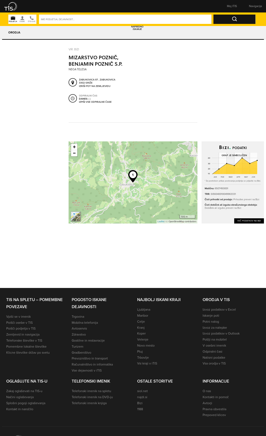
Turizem (77, 346)
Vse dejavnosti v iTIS (87, 370)
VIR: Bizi (74, 49)
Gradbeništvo (81, 352)
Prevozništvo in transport (90, 358)
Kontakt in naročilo (19, 409)
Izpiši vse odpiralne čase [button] (95, 102)
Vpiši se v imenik (18, 316)
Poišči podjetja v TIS (21, 328)
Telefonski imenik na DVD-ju (92, 397)
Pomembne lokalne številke (26, 346)
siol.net (142, 391)
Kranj (141, 327)
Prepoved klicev (214, 415)
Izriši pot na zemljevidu (95, 86)
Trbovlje (143, 357)
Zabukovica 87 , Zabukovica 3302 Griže (97, 81)
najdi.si (142, 397)
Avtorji (207, 403)
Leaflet (161, 221)
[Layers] (75, 216)
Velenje (142, 339)
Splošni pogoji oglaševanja (25, 403)
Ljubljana (143, 309)
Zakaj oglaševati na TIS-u (24, 391)
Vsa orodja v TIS (214, 363)
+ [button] (74, 146)
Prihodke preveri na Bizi (246, 199)
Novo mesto (146, 345)
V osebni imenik (214, 345)
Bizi (140, 403)
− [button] (74, 153)
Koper (141, 333)
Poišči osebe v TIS (19, 322)
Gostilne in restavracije (88, 340)
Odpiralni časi (212, 351)
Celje (141, 321)
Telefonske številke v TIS (24, 340)
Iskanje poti (211, 315)
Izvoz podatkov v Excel (219, 309)
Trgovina (78, 316)
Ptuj (140, 351)
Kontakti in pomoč (216, 397)
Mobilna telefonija (85, 322)
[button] (13, 6)
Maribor (142, 315)
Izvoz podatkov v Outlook (221, 333)
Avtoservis (79, 328)
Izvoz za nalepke (215, 327)
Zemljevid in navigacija (22, 334)
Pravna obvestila (214, 409)
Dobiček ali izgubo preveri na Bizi (223, 208)
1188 (140, 409)
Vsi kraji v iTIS (147, 363)
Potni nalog (211, 321)
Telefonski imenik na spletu (91, 391)
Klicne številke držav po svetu (28, 352)
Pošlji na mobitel (215, 339)
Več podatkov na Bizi (249, 220)
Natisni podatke (214, 357)
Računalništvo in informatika (92, 364)
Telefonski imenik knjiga (89, 403)
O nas (207, 391)
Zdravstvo (79, 334)
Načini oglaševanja (20, 397)
